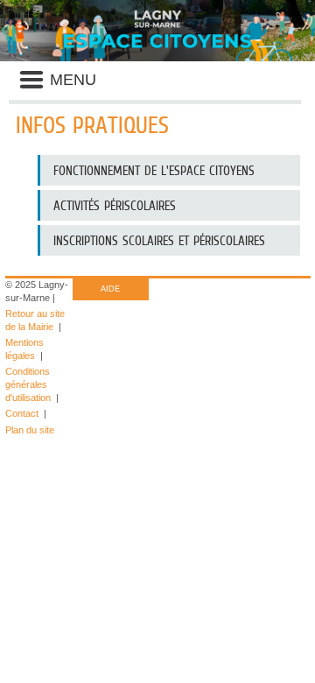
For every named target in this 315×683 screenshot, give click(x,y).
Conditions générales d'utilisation (28, 384)
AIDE (110, 289)
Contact (21, 413)
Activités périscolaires (114, 205)
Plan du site (29, 430)
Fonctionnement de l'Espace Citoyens (154, 170)
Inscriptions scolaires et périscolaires (159, 240)
